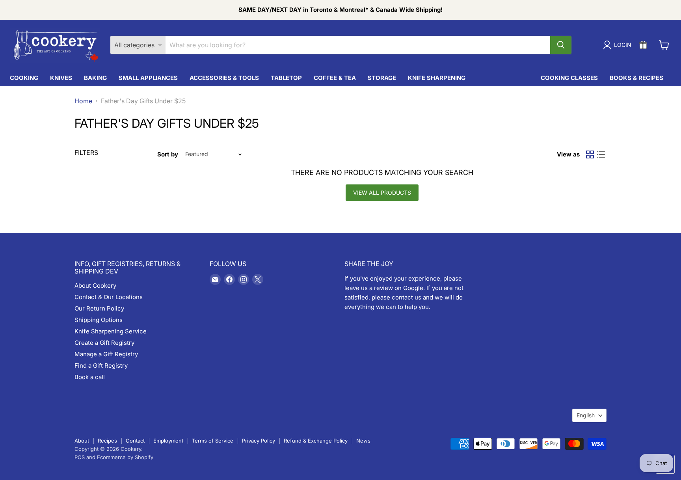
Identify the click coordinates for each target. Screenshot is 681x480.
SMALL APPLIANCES (148, 78)
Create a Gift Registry (104, 342)
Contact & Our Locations (108, 297)
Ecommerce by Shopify (125, 457)
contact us (406, 297)
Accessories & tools (224, 78)
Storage (382, 78)
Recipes (107, 440)
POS (79, 457)
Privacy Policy (258, 440)
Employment (168, 440)
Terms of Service (212, 440)
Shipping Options (98, 320)
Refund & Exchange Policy (316, 440)
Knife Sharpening (436, 78)
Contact (135, 440)
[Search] (560, 45)
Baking (95, 78)
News (363, 440)
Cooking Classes (569, 78)
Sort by (167, 154)
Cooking (24, 78)
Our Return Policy (99, 308)
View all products (382, 192)
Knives (61, 78)
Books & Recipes (636, 78)
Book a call (89, 377)
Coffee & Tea (335, 78)
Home (83, 100)
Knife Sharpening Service (110, 331)
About (81, 440)
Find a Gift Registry (101, 365)
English (586, 415)
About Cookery (95, 285)
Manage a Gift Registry (106, 354)
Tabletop (286, 78)
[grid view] (589, 154)
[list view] (601, 154)
